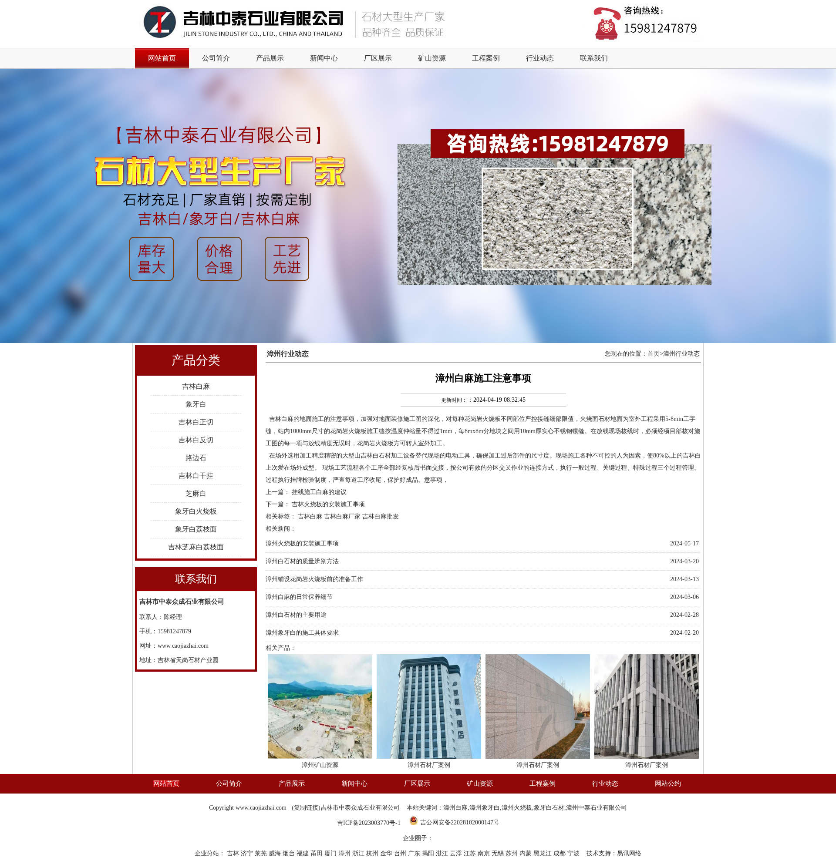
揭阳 (429, 853)
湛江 (443, 853)
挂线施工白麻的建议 (319, 492)
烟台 (290, 853)
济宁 (248, 853)
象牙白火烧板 (196, 511)
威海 (276, 853)
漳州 (345, 853)
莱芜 (262, 853)
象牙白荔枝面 (196, 529)
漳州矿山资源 (320, 765)
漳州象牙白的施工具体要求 (302, 632)
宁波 (574, 853)
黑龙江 (543, 853)
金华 (387, 853)
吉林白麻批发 (380, 516)
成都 (560, 853)
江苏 (471, 853)
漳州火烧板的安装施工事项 (302, 543)
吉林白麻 (196, 386)
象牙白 (195, 404)
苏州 (512, 853)
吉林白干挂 (196, 475)
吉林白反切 (196, 440)
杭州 (373, 853)
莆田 (317, 853)
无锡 (499, 853)
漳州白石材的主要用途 (296, 615)
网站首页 (166, 783)
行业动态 (540, 58)
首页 (653, 353)
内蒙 (526, 853)
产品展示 (270, 58)
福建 (303, 853)
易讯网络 (629, 853)
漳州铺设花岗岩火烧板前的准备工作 (314, 579)
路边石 (195, 457)
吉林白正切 (196, 422)
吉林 (234, 853)
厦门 (331, 853)
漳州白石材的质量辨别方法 (302, 561)
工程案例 (486, 58)
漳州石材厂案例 (429, 765)
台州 (401, 853)
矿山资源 (432, 58)
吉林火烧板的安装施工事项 (328, 504)
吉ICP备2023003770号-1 (369, 823)
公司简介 (216, 58)
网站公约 (668, 783)
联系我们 (594, 58)
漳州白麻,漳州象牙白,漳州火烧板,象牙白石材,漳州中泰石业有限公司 (535, 807)
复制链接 (306, 807)
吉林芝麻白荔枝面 (196, 547)
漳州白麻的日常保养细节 (299, 597)
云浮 (457, 853)
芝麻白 (195, 493)
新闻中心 (324, 58)
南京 (485, 853)
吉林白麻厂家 (342, 516)
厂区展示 (378, 58)
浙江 (359, 853)
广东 (415, 853)
